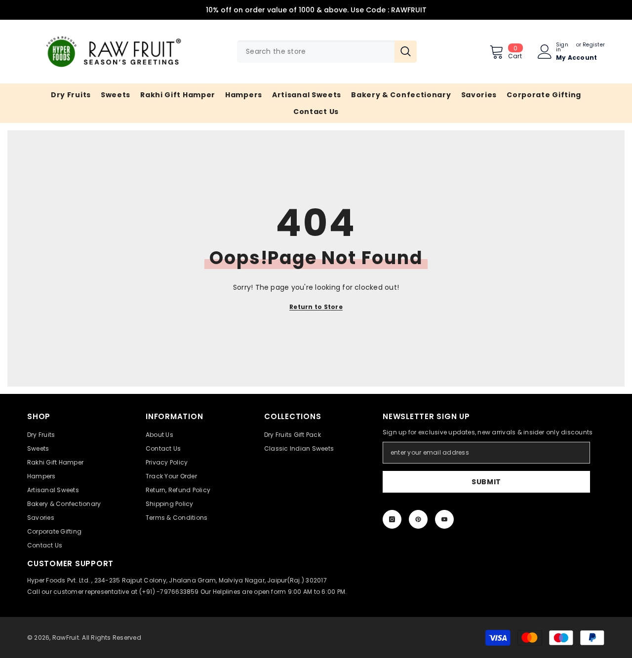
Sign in (562, 47)
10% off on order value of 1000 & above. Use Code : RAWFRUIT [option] (316, 10)
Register (594, 45)
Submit (486, 482)
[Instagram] (392, 519)
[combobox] (316, 51)
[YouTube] (444, 519)
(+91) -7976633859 (169, 591)
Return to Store (316, 307)
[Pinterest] (418, 519)
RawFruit (65, 637)
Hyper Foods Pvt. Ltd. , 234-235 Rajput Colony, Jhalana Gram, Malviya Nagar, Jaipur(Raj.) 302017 (177, 580)
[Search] (327, 51)
